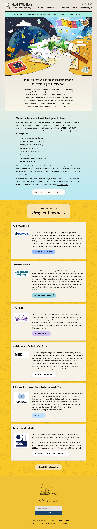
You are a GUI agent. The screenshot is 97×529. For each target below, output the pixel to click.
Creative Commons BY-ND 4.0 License (43, 523)
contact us (72, 171)
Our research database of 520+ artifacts (58, 128)
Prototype (65, 8)
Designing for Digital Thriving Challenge (66, 14)
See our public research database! (47, 192)
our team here (62, 184)
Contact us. (64, 523)
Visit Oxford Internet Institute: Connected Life (50, 453)
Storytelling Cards (63, 369)
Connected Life (64, 440)
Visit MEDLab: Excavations (43, 374)
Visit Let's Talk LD (40, 333)
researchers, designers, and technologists (57, 89)
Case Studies (51, 8)
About (74, 8)
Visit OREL (38, 415)
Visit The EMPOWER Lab (42, 252)
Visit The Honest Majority (43, 295)
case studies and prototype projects (65, 122)
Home (40, 8)
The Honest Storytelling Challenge (55, 279)
